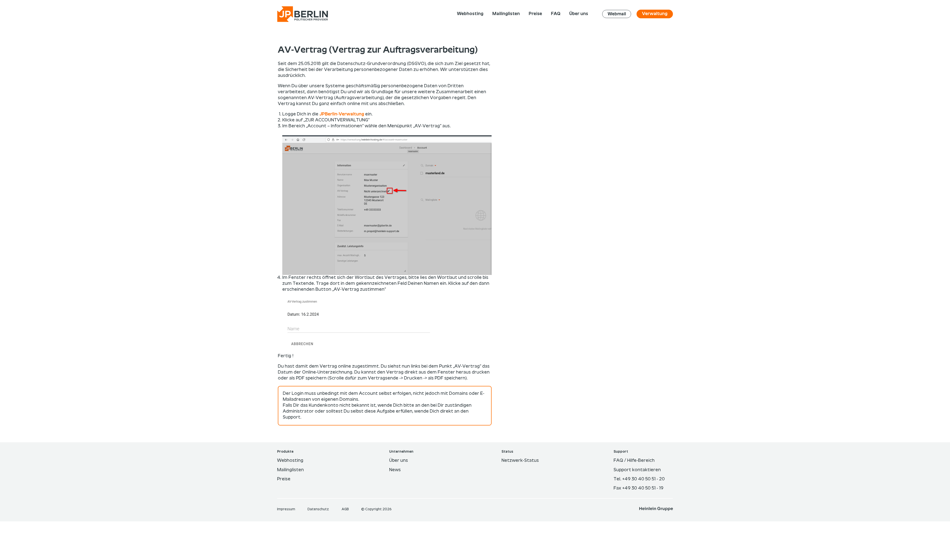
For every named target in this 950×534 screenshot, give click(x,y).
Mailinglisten (290, 470)
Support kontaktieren (637, 470)
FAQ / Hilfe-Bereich (634, 460)
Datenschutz (319, 509)
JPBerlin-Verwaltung (341, 114)
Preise (283, 479)
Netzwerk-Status (520, 460)
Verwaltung (654, 14)
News (395, 470)
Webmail (617, 14)
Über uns (398, 460)
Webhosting (290, 460)
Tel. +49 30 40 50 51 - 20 (639, 479)
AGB (346, 509)
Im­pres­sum (286, 509)
